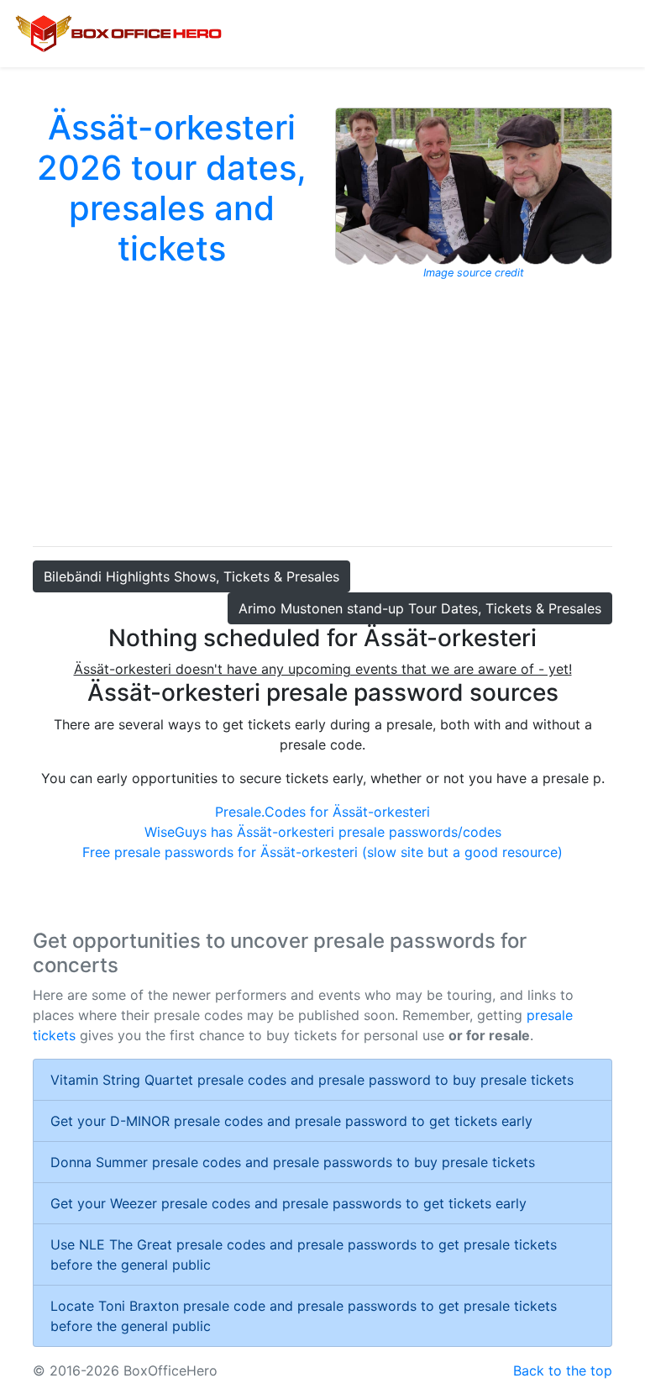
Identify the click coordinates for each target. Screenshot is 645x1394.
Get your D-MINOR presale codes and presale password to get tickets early (291, 1121)
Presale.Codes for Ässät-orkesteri (322, 811)
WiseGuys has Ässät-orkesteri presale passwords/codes (322, 831)
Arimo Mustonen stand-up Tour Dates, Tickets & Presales (420, 608)
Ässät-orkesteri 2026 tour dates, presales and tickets (172, 188)
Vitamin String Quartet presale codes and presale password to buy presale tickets (312, 1079)
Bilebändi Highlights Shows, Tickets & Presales (191, 576)
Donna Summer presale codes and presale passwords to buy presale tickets (292, 1162)
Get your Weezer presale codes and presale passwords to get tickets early (288, 1203)
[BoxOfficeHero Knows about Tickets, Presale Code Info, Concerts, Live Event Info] (118, 33)
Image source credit (473, 272)
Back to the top (562, 1370)
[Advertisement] (322, 406)
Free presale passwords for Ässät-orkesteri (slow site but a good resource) (322, 852)
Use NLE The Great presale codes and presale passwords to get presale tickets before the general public (303, 1254)
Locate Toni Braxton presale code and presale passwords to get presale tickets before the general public (303, 1315)
